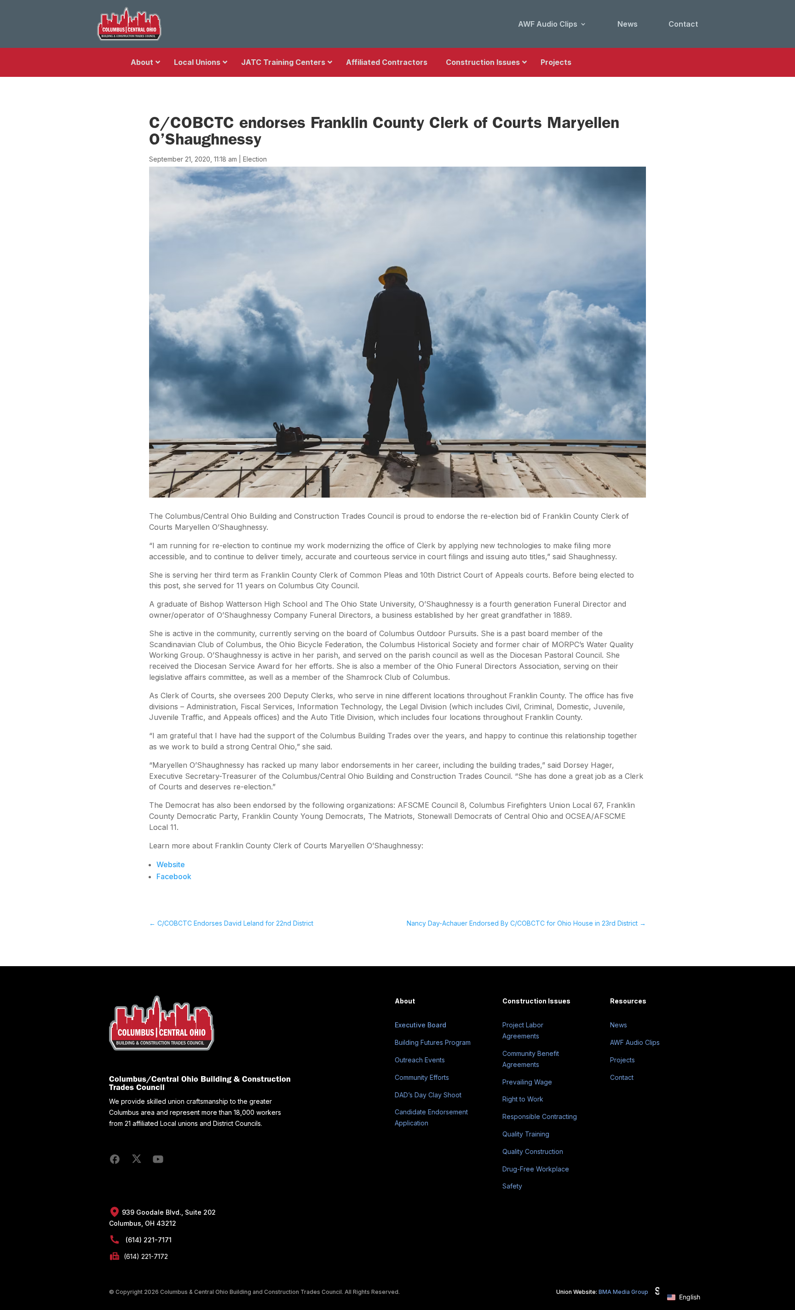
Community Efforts (422, 1077)
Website (170, 864)
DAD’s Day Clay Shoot (428, 1095)
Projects (622, 1060)
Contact (683, 24)
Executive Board (420, 1025)
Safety (512, 1186)
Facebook (173, 876)
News (627, 24)
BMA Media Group (623, 1291)
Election (255, 159)
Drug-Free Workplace (535, 1169)
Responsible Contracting (539, 1116)
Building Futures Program (433, 1042)
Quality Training (525, 1134)
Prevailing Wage (527, 1082)
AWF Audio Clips (547, 24)
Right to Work (522, 1099)
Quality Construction (532, 1151)
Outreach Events (420, 1060)
